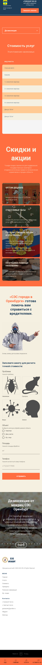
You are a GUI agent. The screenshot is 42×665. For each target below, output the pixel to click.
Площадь (6, 443)
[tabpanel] (21, 92)
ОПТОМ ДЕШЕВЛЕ (14, 188)
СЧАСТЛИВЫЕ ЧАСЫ (16, 210)
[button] (30, 10)
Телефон (5, 459)
